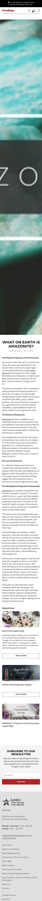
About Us (6, 884)
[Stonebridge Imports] (8, 10)
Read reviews (6, 810)
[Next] (38, 3)
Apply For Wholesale (10, 849)
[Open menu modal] (39, 10)
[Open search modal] (29, 10)
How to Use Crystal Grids (13, 631)
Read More (21, 655)
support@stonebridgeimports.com (17, 835)
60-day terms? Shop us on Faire (15, 857)
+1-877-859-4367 (9, 838)
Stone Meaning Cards (11, 853)
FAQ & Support (8, 865)
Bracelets (6, 899)
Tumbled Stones (9, 895)
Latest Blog (6, 861)
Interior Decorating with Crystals (16, 684)
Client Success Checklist (12, 869)
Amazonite (6, 419)
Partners (5, 888)
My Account (7, 845)
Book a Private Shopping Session (16, 873)
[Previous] (3, 3)
